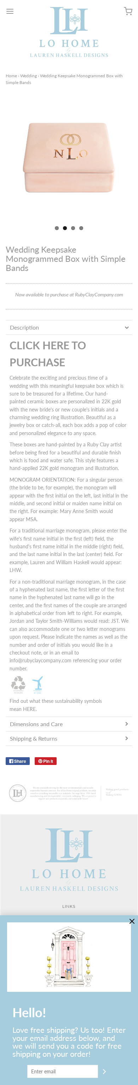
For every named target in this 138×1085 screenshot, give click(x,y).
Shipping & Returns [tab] (33, 738)
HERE (29, 709)
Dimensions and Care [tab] (36, 724)
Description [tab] (24, 327)
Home (11, 75)
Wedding (28, 75)
